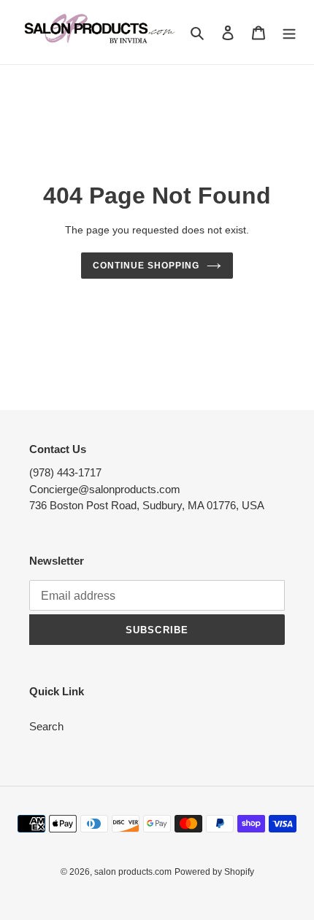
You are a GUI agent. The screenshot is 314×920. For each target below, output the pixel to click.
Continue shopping (146, 265)
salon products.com (133, 872)
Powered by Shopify (214, 872)
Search (46, 726)
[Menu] (289, 32)
